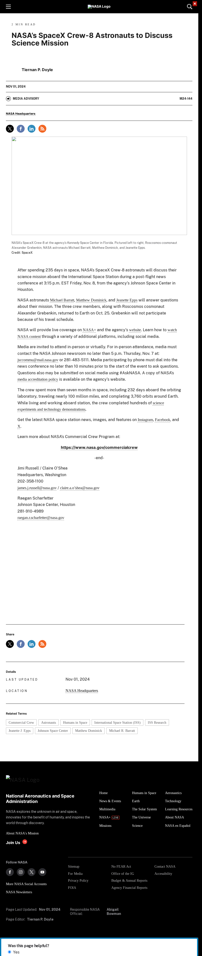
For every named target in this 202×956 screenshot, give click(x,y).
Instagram (145, 420)
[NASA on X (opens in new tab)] (31, 872)
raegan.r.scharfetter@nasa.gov (40, 518)
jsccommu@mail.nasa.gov (37, 360)
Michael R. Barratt (122, 731)
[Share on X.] (10, 129)
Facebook (162, 420)
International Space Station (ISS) (117, 722)
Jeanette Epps (126, 300)
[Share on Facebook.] (21, 129)
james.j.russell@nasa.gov (37, 488)
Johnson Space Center (53, 731)
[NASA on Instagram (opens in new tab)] (21, 872)
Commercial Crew (21, 722)
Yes (16, 952)
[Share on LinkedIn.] (31, 129)
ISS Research (157, 722)
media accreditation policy (37, 379)
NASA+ (89, 330)
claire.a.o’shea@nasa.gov (80, 488)
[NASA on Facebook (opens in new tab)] (10, 872)
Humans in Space (75, 722)
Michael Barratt (62, 300)
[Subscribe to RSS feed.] (42, 644)
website (135, 330)
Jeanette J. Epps (20, 731)
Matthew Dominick (91, 300)
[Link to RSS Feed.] (42, 129)
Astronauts (48, 722)
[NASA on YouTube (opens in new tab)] (42, 872)
